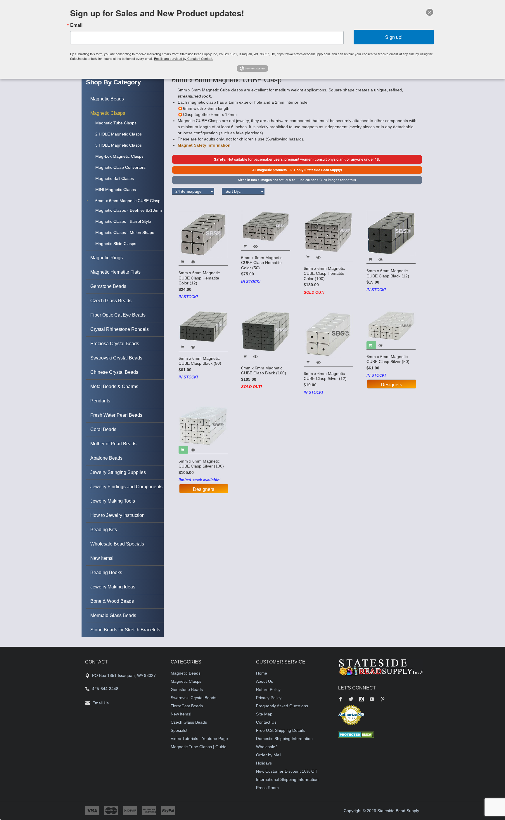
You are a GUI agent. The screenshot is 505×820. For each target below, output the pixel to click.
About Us (264, 681)
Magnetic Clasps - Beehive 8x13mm (128, 210)
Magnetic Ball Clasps (114, 178)
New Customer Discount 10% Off (286, 771)
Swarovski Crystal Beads (116, 357)
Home (261, 673)
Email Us (100, 703)
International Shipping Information (287, 779)
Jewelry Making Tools (112, 500)
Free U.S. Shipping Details (280, 730)
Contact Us (266, 722)
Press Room (267, 787)
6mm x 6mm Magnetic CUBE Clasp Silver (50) (387, 359)
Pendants (100, 400)
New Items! (101, 558)
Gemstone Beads (108, 286)
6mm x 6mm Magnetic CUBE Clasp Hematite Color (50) (261, 262)
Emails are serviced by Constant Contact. (183, 58)
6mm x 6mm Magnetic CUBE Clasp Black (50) (200, 361)
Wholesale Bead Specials (117, 543)
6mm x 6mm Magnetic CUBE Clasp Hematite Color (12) (199, 277)
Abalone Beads (106, 458)
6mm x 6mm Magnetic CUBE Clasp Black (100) (263, 371)
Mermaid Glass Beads (113, 615)
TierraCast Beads (187, 705)
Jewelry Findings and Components (126, 486)
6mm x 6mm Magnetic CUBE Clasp (127, 200)
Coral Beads (103, 429)
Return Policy (268, 689)
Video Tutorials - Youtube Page (199, 738)
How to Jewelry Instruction (117, 515)
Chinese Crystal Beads (114, 372)
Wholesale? (267, 746)
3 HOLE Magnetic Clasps (118, 145)
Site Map (264, 714)
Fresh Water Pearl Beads (116, 415)
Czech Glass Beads (111, 300)
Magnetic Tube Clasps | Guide (198, 746)
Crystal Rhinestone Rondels (119, 329)
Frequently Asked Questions (282, 705)
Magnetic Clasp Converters (120, 167)
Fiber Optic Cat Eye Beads (118, 314)
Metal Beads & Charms (114, 386)
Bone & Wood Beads (112, 601)
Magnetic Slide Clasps (115, 243)
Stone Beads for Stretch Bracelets (125, 629)
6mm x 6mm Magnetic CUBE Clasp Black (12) (387, 273)
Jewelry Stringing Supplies (118, 472)
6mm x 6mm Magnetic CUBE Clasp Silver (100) (201, 464)
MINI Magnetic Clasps (115, 189)
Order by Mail (268, 755)
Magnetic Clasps (107, 113)
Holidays (264, 763)
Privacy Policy (268, 697)
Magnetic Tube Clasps (115, 123)
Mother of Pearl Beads (113, 443)
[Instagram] (361, 699)
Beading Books (106, 572)
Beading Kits (103, 529)
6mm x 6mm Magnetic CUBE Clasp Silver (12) (325, 376)
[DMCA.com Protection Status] (356, 734)
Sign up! (393, 37)
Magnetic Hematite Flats (115, 272)
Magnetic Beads (107, 98)
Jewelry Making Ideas (112, 586)
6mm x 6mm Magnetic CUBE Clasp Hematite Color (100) (324, 273)
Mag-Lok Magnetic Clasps (119, 156)
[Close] (429, 12)
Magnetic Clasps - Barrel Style (123, 221)
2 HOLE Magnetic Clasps (118, 134)
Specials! (179, 730)
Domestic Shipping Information (284, 738)
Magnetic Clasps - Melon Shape (124, 232)
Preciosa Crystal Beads (114, 343)
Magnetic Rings (106, 257)
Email (76, 25)
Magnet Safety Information (204, 145)
